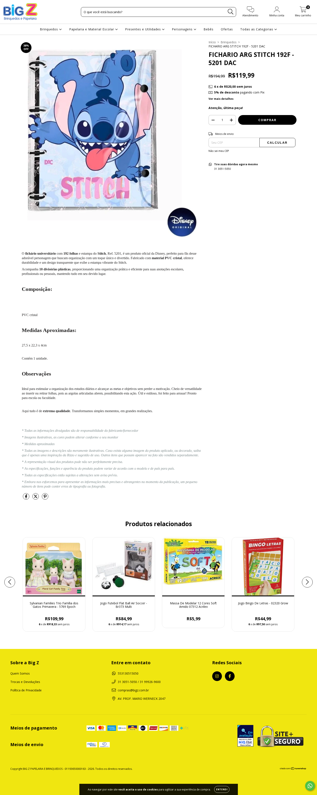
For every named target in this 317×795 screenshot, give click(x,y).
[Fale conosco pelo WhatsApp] (310, 786)
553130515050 (128, 673)
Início (212, 42)
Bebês (208, 29)
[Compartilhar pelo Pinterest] (45, 498)
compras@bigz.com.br (133, 690)
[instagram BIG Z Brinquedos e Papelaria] (217, 676)
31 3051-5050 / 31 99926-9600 (139, 682)
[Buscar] (231, 12)
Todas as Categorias (257, 29)
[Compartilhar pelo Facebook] (26, 498)
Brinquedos (49, 29)
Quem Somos (20, 673)
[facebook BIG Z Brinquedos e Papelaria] (230, 676)
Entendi (222, 789)
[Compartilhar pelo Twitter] (36, 498)
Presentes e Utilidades (143, 29)
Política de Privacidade (26, 690)
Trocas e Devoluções (25, 682)
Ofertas (227, 29)
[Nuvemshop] (293, 769)
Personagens (183, 29)
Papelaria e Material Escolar (92, 29)
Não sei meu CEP (219, 151)
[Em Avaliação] (245, 736)
